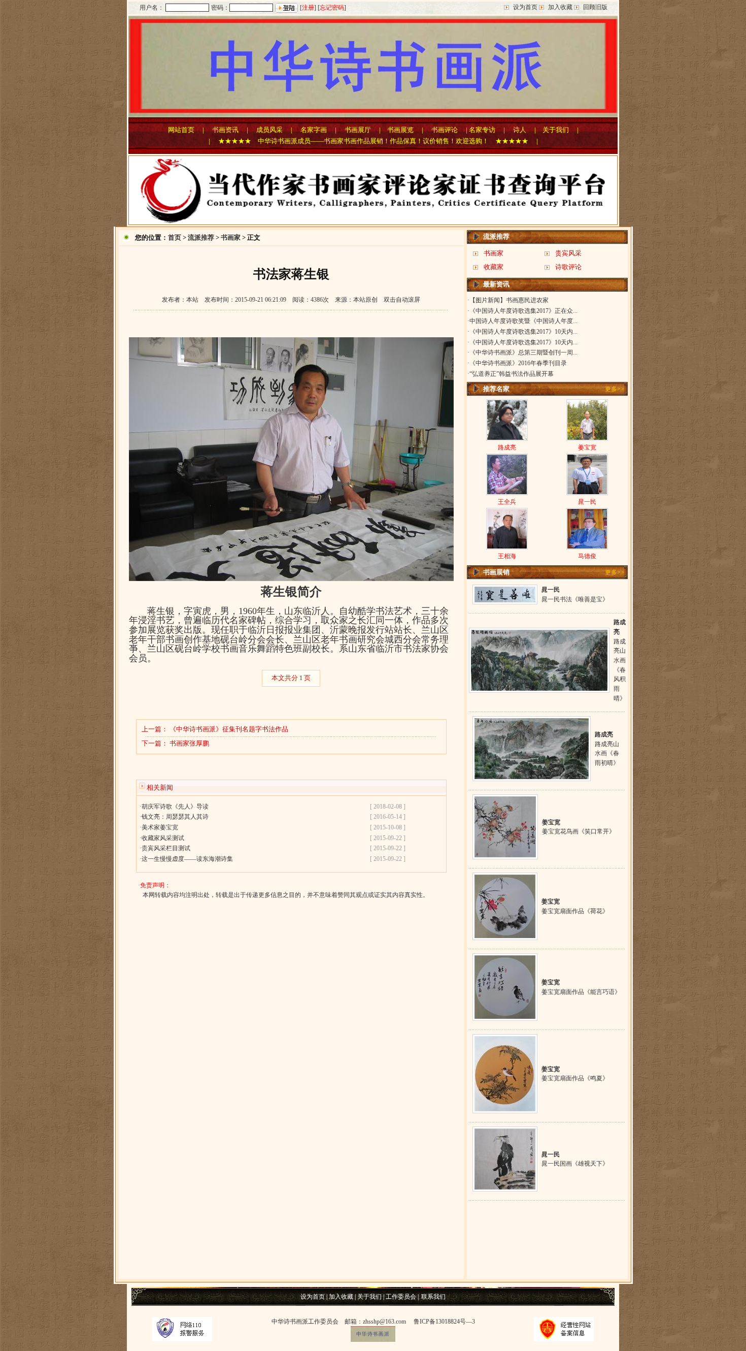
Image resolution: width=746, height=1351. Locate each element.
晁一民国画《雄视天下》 (574, 1163)
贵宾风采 (568, 253)
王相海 (507, 556)
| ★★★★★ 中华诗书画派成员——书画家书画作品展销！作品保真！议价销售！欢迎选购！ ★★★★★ (368, 141)
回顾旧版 (595, 7)
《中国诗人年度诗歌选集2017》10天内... (523, 331)
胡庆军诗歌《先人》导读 (175, 806)
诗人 (519, 130)
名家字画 (313, 130)
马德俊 (587, 556)
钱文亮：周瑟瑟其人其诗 (175, 816)
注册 (308, 7)
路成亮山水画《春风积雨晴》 (620, 670)
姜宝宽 (587, 447)
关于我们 (555, 130)
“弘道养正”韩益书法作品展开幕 (511, 373)
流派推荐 (201, 237)
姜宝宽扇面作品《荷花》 (574, 911)
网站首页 (181, 130)
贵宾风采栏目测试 (166, 848)
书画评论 (444, 130)
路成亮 (507, 447)
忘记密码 (332, 7)
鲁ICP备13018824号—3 (444, 1321)
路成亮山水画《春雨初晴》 (607, 753)
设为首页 (525, 7)
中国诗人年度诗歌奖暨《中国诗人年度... (523, 321)
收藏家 (493, 267)
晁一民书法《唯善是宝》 (574, 599)
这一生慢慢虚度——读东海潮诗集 (187, 858)
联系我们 (433, 1296)
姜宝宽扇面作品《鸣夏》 (574, 1078)
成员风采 (269, 130)
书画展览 (400, 130)
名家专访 (482, 130)
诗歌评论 (568, 267)
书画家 (231, 237)
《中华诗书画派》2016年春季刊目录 (518, 363)
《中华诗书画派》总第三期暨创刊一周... (523, 352)
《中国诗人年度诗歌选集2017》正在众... (523, 310)
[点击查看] (504, 600)
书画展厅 (358, 130)
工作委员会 (401, 1296)
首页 (174, 237)
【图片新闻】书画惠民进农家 (509, 300)
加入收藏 (560, 7)
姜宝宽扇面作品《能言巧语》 (581, 991)
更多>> (614, 389)
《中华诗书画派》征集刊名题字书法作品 (228, 729)
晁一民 (587, 501)
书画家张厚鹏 (189, 743)
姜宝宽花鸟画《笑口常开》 (578, 831)
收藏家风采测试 (163, 838)
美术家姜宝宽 (160, 827)
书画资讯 (225, 130)
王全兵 (507, 501)
